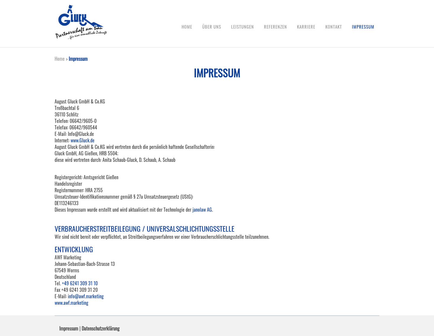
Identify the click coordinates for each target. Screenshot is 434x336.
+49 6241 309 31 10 (80, 283)
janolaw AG (202, 209)
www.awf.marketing (71, 302)
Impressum (68, 328)
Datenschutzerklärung (101, 328)
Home (60, 58)
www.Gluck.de (82, 140)
